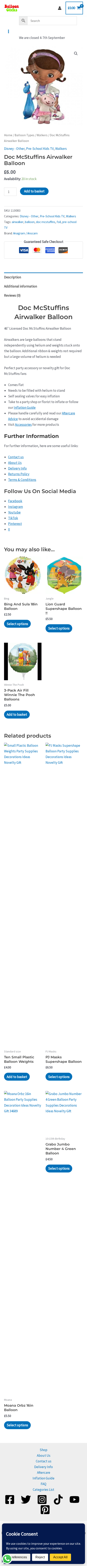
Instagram (15, 506)
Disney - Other (14, 148)
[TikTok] (58, 1499)
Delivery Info (17, 468)
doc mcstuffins (45, 222)
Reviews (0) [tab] (12, 295)
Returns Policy (18, 474)
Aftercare (43, 1472)
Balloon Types (24, 135)
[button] (76, 53)
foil (59, 222)
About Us (15, 462)
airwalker (17, 222)
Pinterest (15, 523)
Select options (17, 624)
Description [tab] (12, 277)
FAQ (43, 1484)
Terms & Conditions (22, 479)
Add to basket (34, 191)
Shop (43, 1450)
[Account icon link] (60, 8)
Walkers (42, 135)
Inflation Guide (25, 407)
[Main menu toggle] (8, 31)
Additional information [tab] (20, 286)
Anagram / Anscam (25, 233)
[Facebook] (10, 1499)
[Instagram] (42, 1499)
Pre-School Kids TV (40, 148)
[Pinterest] (45, 1510)
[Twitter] (26, 1499)
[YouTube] (74, 1499)
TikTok (13, 518)
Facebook (15, 501)
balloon (30, 222)
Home (8, 135)
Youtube (14, 512)
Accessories (23, 424)
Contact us (16, 457)
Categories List (43, 1489)
